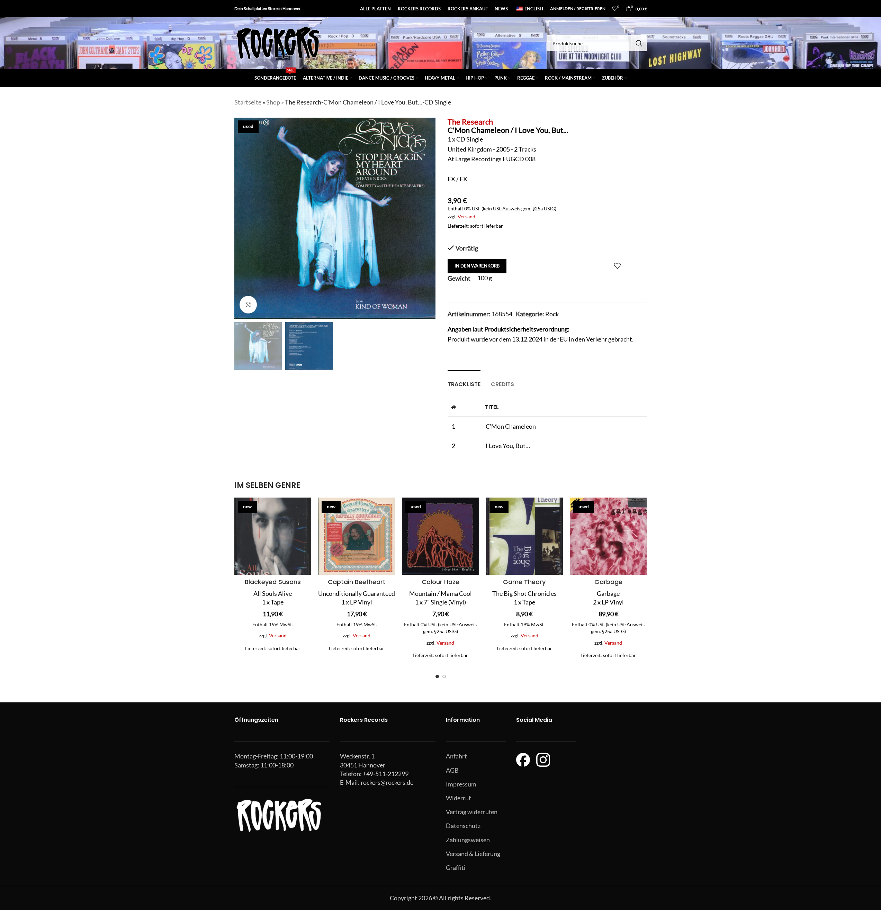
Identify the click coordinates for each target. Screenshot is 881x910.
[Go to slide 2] (444, 676)
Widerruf (458, 798)
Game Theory (524, 581)
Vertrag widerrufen (471, 812)
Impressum (461, 784)
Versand (466, 216)
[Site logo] (277, 42)
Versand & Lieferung (473, 853)
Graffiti (456, 867)
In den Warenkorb (477, 266)
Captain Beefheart (357, 581)
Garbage (608, 581)
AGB (452, 770)
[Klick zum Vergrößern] (248, 304)
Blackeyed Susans (273, 581)
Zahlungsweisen (468, 840)
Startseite (247, 102)
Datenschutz (463, 825)
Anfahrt (456, 756)
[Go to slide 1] (437, 676)
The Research (470, 121)
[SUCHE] (639, 43)
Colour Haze (440, 581)
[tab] (464, 380)
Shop (273, 102)
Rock (552, 314)
